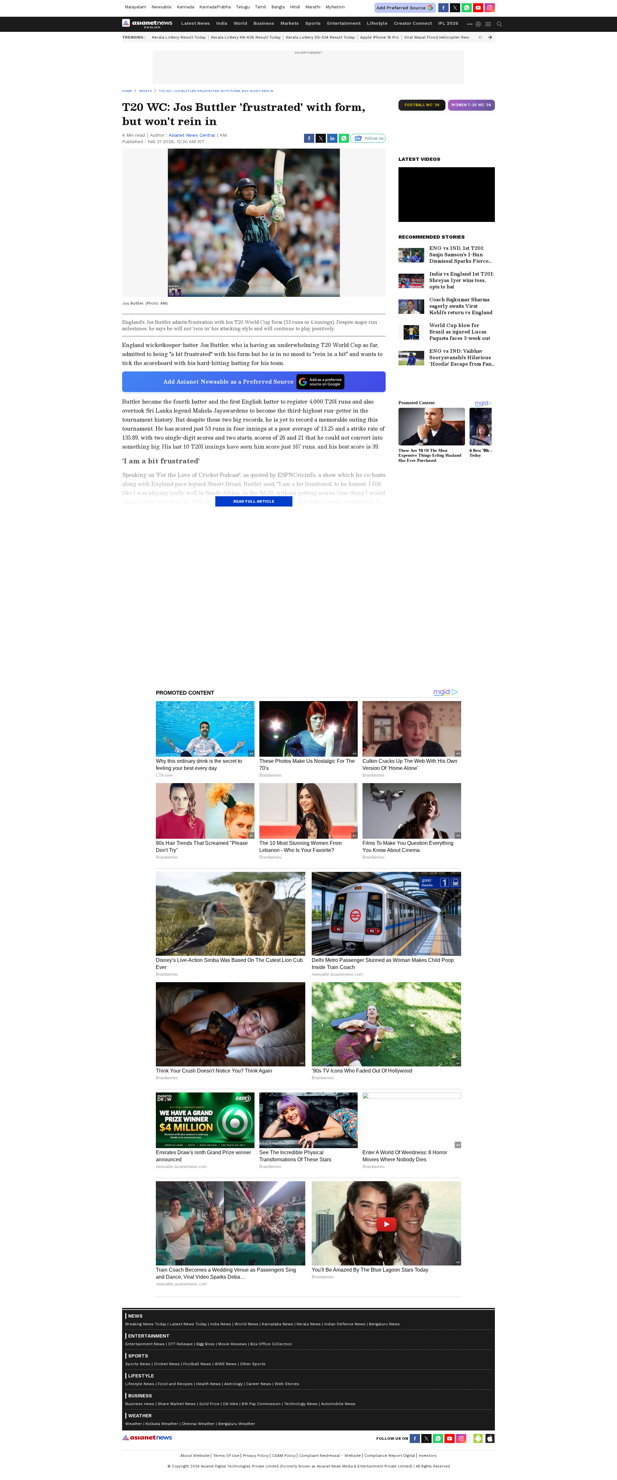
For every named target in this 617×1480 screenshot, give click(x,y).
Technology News (300, 1404)
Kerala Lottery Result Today (179, 37)
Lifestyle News (139, 1384)
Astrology (233, 1384)
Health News (208, 1384)
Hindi (295, 7)
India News (220, 1324)
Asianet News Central (192, 135)
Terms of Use (226, 1455)
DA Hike (230, 1404)
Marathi (312, 7)
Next (490, 37)
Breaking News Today (145, 1324)
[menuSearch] (499, 24)
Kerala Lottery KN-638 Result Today (246, 37)
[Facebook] (443, 7)
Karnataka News (277, 1324)
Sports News (137, 1364)
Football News (197, 1364)
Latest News (195, 23)
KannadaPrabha (215, 7)
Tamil (260, 7)
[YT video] (478, 7)
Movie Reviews (232, 1344)
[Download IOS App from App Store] (490, 1438)
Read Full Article (253, 501)
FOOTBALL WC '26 (422, 105)
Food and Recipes (175, 1384)
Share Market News (177, 1404)
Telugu (243, 7)
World (240, 23)
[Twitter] (455, 7)
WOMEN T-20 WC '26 (471, 105)
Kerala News (309, 1324)
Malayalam (135, 7)
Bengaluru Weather (236, 1423)
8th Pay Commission (261, 1404)
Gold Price (209, 1404)
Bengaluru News (384, 1324)
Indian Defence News (344, 1324)
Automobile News (338, 1404)
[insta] (490, 7)
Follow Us (374, 138)
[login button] (480, 24)
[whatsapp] (466, 7)
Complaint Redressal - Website (330, 1455)
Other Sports (252, 1364)
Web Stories (287, 1384)
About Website (195, 1455)
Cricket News (167, 1364)
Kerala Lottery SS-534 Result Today (320, 37)
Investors (428, 1455)
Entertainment (344, 23)
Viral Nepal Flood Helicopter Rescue (440, 37)
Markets (290, 23)
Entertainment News (145, 1344)
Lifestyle (377, 23)
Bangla (278, 7)
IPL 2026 (448, 23)
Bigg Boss (205, 1344)
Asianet (147, 1437)
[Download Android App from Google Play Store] (478, 1438)
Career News (258, 1384)
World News (246, 1324)
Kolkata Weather (162, 1423)
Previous (480, 37)
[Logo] (149, 24)
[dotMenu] (470, 24)
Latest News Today (188, 1324)
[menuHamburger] (488, 24)
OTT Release (180, 1344)
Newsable (161, 7)
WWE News (226, 1364)
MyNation (335, 7)
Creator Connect (413, 23)
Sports (313, 23)
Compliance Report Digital (389, 1455)
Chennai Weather (198, 1423)
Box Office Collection (271, 1344)
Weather (133, 1423)
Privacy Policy (256, 1455)
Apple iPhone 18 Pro (379, 37)
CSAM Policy (284, 1455)
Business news (139, 1404)
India (221, 23)
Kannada (185, 7)
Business (264, 23)
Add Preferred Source (401, 7)
